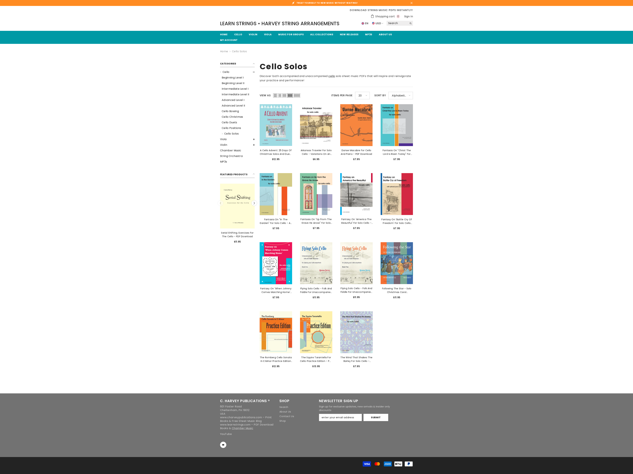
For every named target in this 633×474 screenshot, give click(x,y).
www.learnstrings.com (235, 425)
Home (224, 51)
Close (411, 3)
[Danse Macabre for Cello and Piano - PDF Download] (356, 125)
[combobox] (397, 23)
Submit (376, 417)
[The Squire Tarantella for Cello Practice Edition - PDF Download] (316, 332)
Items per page (342, 95)
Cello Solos (239, 51)
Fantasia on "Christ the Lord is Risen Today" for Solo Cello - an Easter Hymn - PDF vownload (397, 152)
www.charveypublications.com (241, 417)
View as (265, 95)
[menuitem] (237, 103)
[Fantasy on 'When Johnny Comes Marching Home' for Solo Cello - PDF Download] (276, 263)
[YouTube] (223, 445)
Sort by (380, 95)
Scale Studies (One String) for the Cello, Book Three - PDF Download (238, 234)
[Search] (400, 23)
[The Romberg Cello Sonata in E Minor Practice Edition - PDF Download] (276, 332)
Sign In (408, 16)
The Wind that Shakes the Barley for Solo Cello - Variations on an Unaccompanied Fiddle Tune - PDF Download (356, 359)
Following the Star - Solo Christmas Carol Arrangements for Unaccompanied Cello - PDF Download (396, 290)
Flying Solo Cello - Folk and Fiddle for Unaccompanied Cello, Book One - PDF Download (316, 290)
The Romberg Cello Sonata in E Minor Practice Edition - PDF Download (276, 359)
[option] (237, 215)
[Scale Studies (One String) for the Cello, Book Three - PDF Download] (237, 206)
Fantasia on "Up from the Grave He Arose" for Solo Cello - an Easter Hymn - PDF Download (316, 221)
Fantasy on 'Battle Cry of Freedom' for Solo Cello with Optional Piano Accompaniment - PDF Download (396, 221)
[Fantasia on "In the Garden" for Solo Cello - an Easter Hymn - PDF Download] (276, 194)
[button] (237, 72)
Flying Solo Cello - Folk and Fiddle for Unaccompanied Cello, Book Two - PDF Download (356, 290)
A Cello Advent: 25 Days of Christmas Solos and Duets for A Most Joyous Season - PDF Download (276, 152)
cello (331, 76)
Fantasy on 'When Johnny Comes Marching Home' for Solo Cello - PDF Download (275, 290)
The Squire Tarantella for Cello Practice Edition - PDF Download (316, 359)
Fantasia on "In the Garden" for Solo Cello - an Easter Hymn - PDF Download (276, 221)
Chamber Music (242, 428)
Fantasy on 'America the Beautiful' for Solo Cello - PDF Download (356, 221)
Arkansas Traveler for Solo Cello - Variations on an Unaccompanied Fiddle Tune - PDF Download (316, 152)
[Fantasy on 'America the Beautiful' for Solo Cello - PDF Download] (356, 194)
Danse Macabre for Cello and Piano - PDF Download (356, 152)
